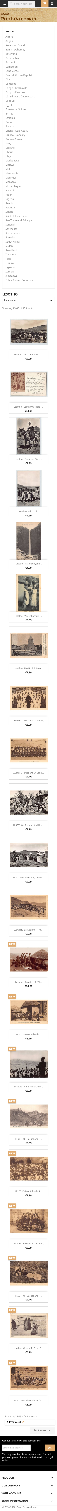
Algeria (9, 36)
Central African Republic (19, 75)
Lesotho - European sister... (29, 459)
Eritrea (9, 113)
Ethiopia (10, 118)
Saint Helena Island (16, 216)
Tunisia (9, 263)
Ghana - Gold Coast (16, 130)
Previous (12, 1422)
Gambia (9, 126)
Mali (7, 169)
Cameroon (11, 66)
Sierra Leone (12, 233)
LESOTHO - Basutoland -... (28, 1138)
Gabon (9, 122)
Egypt (8, 105)
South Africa (12, 241)
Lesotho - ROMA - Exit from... (28, 668)
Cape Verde (12, 71)
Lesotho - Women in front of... (28, 1348)
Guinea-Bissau (13, 139)
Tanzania (10, 254)
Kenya (8, 143)
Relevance (28, 301)
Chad (8, 79)
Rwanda (10, 207)
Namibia (10, 190)
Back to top (42, 1430)
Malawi (9, 164)
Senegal (10, 224)
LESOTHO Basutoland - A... (28, 1191)
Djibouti (10, 100)
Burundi (10, 62)
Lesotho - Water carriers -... (29, 615)
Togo (8, 258)
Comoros (10, 83)
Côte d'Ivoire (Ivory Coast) (20, 96)
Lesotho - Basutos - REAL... (28, 982)
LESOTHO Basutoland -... (28, 1034)
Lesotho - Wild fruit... (28, 511)
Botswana (11, 53)
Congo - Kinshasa (15, 92)
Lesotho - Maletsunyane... (29, 563)
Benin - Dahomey (15, 49)
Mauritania (11, 173)
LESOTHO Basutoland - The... (28, 929)
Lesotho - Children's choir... (28, 1086)
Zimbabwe (11, 275)
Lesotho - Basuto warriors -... (28, 406)
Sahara (9, 211)
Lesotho (10, 147)
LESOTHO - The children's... (28, 1400)
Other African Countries (19, 280)
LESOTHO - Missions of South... (29, 720)
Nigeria (9, 199)
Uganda (10, 267)
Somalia (10, 237)
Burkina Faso (12, 58)
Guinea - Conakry (15, 135)
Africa (9, 31)
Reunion (10, 203)
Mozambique (13, 186)
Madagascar (12, 160)
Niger (8, 194)
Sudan (9, 246)
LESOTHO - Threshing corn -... (28, 877)
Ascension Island (15, 45)
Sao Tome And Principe (18, 220)
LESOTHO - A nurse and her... (28, 825)
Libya (8, 156)
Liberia (9, 152)
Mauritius (11, 177)
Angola (9, 41)
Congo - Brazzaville (16, 88)
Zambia (9, 271)
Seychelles (11, 229)
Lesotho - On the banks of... (28, 354)
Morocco (10, 182)
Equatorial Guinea (15, 109)
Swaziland (11, 250)
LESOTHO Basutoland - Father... (28, 1243)
